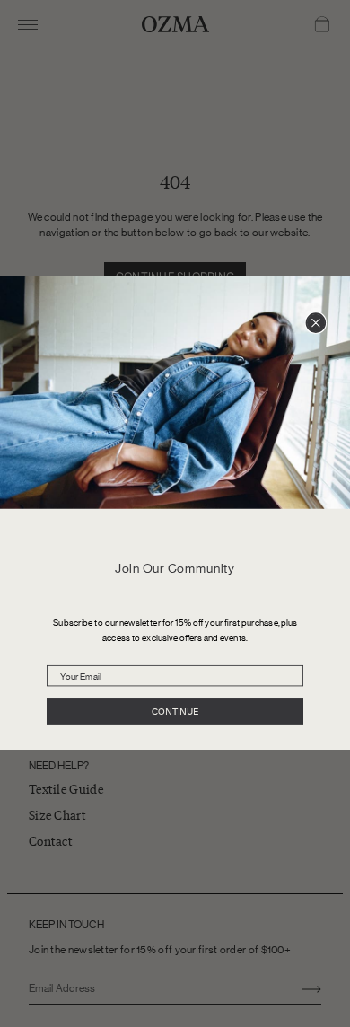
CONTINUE (175, 713)
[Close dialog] (315, 323)
